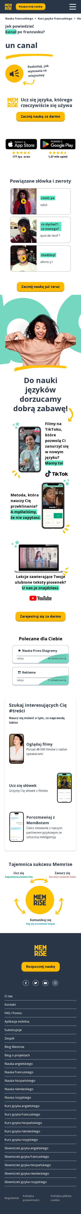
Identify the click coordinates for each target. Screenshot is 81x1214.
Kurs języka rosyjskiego (21, 1140)
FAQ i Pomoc (13, 1013)
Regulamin (12, 1198)
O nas (9, 996)
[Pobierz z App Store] (21, 144)
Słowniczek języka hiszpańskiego (28, 1165)
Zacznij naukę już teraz (40, 286)
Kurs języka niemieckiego (22, 1131)
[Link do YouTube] (45, 983)
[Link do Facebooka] (26, 983)
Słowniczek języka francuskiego (27, 1157)
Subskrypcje (13, 1030)
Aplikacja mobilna (17, 1021)
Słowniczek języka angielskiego (26, 1148)
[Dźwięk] (14, 74)
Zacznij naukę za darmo (40, 116)
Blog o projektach (17, 1055)
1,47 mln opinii (57, 156)
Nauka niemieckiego (19, 1089)
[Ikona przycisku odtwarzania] (24, 201)
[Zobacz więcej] (72, 6)
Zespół (9, 1038)
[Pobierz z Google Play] (58, 144)
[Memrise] (8, 6)
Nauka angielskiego (19, 1064)
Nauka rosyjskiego (18, 1097)
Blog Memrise (14, 1047)
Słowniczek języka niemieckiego (27, 1173)
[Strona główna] (13, 102)
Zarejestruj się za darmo (40, 616)
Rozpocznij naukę (30, 6)
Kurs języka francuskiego (55, 18)
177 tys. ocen (21, 156)
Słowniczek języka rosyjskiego (26, 1182)
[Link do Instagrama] (55, 983)
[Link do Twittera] (36, 983)
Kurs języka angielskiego (22, 1106)
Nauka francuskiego (19, 18)
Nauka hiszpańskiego (20, 1081)
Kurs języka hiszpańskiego (23, 1123)
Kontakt (10, 1005)
